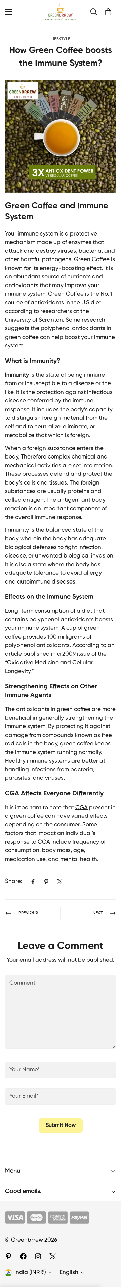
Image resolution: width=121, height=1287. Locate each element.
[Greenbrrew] (60, 12)
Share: (13, 881)
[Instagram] (38, 1256)
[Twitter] (60, 881)
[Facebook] (33, 881)
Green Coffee (66, 294)
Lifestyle (60, 39)
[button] (108, 12)
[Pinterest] (46, 881)
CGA (81, 808)
